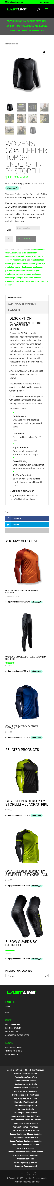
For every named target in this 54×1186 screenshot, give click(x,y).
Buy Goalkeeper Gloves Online (25, 1095)
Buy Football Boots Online (25, 1092)
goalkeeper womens (14, 274)
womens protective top (30, 281)
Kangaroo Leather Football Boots (25, 1116)
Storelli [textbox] (26, 976)
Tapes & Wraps (23, 1035)
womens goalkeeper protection (19, 278)
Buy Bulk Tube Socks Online (26, 1088)
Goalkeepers (11, 257)
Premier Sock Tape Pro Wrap (25, 1127)
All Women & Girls (18, 253)
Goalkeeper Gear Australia (25, 1113)
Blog (7, 1012)
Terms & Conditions (13, 1051)
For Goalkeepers (12, 1024)
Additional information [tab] (22, 304)
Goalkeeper (32, 253)
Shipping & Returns (13, 1047)
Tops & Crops (30, 257)
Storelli (20, 257)
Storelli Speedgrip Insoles (25, 1163)
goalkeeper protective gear (27, 271)
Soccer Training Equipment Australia (26, 1141)
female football (37, 260)
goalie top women (13, 267)
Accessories (10, 1035)
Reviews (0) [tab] (14, 310)
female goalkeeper (13, 264)
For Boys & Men (11, 1031)
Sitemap (36, 1182)
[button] (44, 52)
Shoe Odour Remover (34, 1070)
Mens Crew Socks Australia (26, 1123)
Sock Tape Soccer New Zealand (25, 1145)
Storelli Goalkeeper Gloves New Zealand (25, 1152)
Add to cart (26, 238)
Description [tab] (15, 298)
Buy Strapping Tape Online (25, 1099)
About (8, 1006)
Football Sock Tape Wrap (26, 1077)
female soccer (29, 264)
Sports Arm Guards (25, 1148)
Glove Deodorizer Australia (25, 1081)
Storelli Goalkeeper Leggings (25, 1155)
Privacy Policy (11, 1054)
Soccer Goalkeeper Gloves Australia (26, 1134)
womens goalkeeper (33, 274)
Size (9, 230)
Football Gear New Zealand (25, 1074)
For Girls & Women (13, 1028)
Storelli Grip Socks (25, 1159)
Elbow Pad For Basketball (25, 1102)
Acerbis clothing (14, 1070)
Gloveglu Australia (25, 1109)
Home (8, 44)
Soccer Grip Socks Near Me (26, 1138)
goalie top (40, 264)
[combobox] (27, 975)
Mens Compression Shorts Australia (25, 1120)
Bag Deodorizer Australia (26, 1084)
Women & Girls (19, 260)
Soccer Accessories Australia (25, 1131)
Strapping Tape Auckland (26, 1166)
